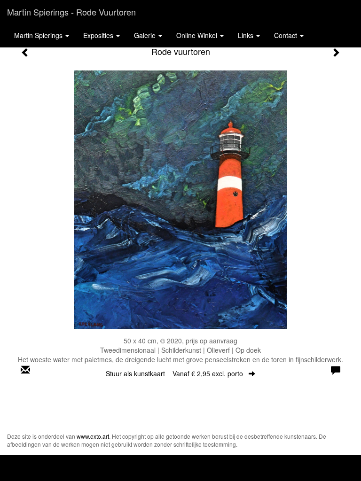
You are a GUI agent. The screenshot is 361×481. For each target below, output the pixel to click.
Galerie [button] (145, 35)
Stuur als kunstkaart (174, 373)
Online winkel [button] (197, 35)
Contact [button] (286, 35)
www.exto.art (93, 436)
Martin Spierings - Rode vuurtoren (71, 12)
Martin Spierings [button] (39, 35)
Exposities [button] (99, 35)
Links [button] (246, 35)
